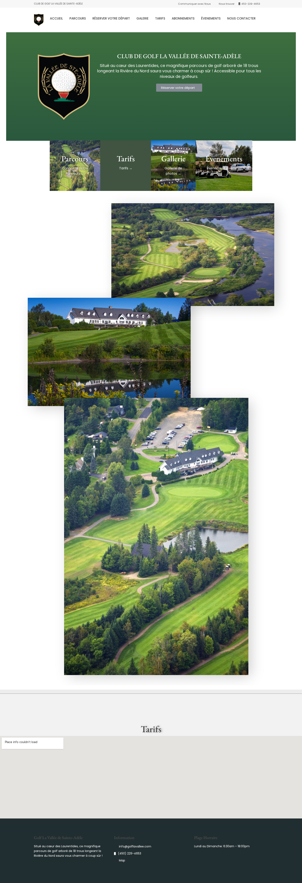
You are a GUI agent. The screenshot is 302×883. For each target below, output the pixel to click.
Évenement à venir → (224, 168)
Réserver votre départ (111, 18)
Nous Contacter (241, 18)
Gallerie (173, 159)
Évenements (211, 18)
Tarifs (160, 18)
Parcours (77, 18)
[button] (179, 88)
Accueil (56, 18)
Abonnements (183, 18)
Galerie (142, 18)
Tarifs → (125, 168)
